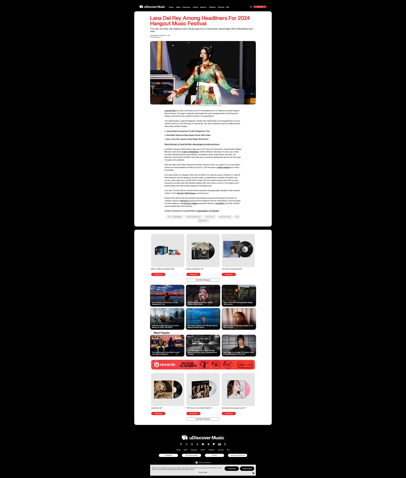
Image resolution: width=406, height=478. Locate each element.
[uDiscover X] (186, 444)
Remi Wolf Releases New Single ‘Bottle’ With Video (188, 135)
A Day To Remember (175, 217)
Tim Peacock (156, 37)
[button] (167, 255)
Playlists (212, 7)
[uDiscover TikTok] (197, 444)
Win (227, 7)
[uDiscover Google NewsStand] (219, 444)
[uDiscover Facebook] (181, 444)
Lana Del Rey (210, 217)
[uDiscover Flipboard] (214, 444)
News (178, 7)
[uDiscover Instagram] (192, 444)
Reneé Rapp (203, 221)
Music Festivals (225, 217)
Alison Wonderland (193, 217)
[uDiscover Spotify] (208, 444)
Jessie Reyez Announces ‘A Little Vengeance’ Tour (188, 131)
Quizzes (221, 7)
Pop (237, 217)
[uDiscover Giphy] (225, 444)
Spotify (215, 211)
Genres (203, 7)
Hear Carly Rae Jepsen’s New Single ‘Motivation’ (187, 139)
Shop (171, 7)
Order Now (158, 274)
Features (186, 7)
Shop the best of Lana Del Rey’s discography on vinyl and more (192, 144)
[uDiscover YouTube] (203, 444)
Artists (195, 7)
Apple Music (202, 211)
